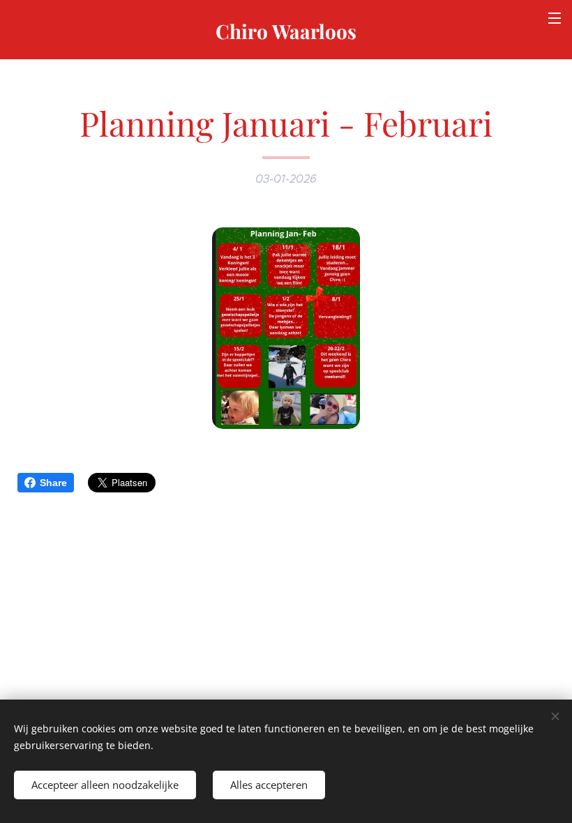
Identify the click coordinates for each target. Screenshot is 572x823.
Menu (555, 17)
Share (53, 482)
